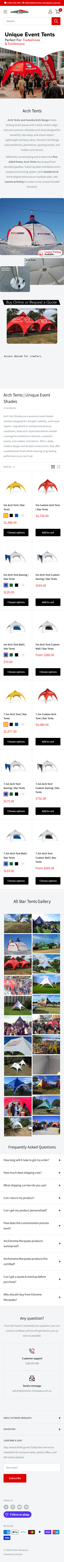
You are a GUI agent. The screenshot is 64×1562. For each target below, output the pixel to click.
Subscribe (15, 1478)
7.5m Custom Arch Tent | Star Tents (46, 716)
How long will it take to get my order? (26, 1160)
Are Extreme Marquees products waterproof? (23, 1243)
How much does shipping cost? (23, 1173)
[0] (57, 11)
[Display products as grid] (53, 466)
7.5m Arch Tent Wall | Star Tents (15, 855)
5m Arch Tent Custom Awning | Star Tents (48, 577)
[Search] (56, 21)
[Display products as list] (58, 466)
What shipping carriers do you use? (25, 1185)
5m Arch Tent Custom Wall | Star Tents (48, 646)
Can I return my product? (19, 1198)
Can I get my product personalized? (25, 1210)
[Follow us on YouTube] (19, 1507)
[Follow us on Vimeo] (26, 1507)
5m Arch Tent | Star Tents (14, 507)
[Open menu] (5, 11)
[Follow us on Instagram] (12, 1507)
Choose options (16, 532)
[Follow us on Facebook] (6, 1507)
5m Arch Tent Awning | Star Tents (16, 577)
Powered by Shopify (13, 1554)
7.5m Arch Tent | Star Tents (15, 716)
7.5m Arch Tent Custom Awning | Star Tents (48, 788)
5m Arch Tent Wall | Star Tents (14, 646)
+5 (23, 515)
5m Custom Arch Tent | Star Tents (48, 507)
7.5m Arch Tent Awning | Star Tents (14, 786)
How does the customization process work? (26, 1225)
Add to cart (48, 532)
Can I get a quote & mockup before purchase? (25, 1279)
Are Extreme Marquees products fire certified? (25, 1261)
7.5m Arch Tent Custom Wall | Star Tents (46, 857)
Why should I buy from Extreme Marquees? (23, 1297)
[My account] (50, 12)
